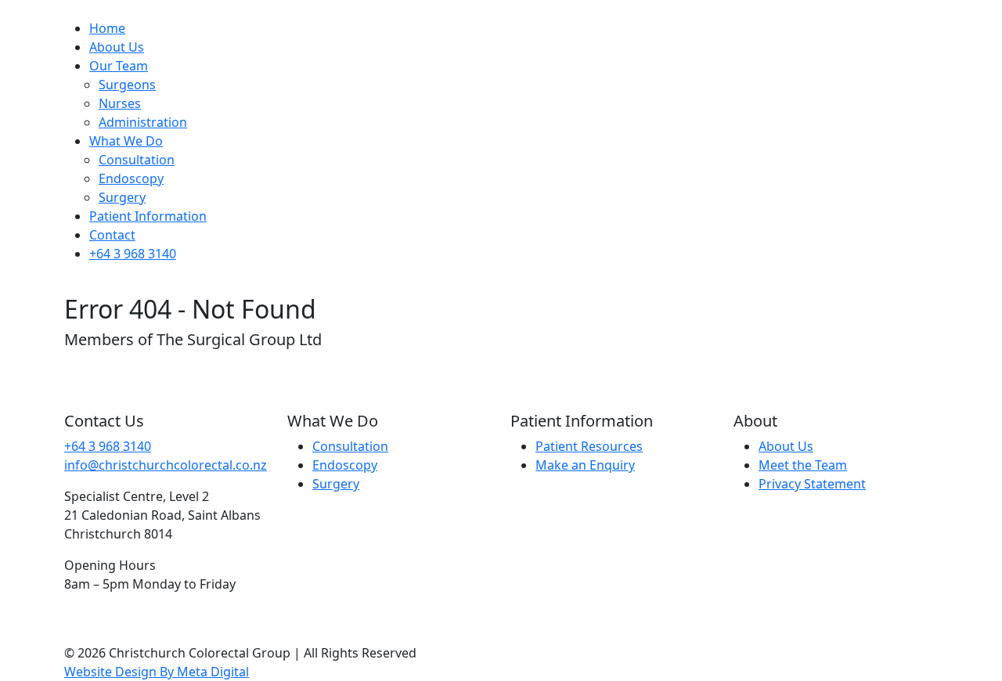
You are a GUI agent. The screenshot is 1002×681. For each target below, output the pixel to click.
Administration (143, 122)
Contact (112, 234)
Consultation (137, 159)
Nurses (120, 103)
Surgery (122, 197)
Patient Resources (589, 446)
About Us (116, 47)
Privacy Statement (812, 483)
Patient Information (148, 216)
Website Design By (156, 671)
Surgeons (127, 84)
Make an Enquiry (585, 465)
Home (107, 28)
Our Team (118, 65)
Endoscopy (131, 178)
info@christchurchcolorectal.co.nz (165, 465)
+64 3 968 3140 (132, 253)
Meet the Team (803, 465)
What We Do (126, 141)
